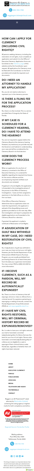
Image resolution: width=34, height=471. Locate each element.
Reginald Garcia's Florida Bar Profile (17, 427)
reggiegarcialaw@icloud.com (19, 15)
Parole (11, 374)
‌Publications (13, 377)
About (10, 367)
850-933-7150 (18, 10)
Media (10, 383)
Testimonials (13, 390)
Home (10, 364)
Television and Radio (17, 387)
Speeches (12, 380)
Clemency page (18, 64)
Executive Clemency (16, 370)
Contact (11, 393)
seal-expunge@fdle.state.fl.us (18, 306)
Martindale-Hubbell (21, 401)
